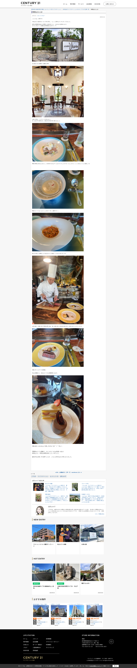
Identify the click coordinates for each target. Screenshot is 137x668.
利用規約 (48, 645)
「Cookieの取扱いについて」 (95, 666)
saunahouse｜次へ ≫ (76, 472)
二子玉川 (33, 476)
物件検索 (72, 4)
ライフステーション (43, 476)
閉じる (115, 666)
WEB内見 (97, 4)
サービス (81, 4)
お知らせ (26, 645)
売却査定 (35, 650)
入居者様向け (37, 647)
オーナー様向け (37, 645)
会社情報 (89, 4)
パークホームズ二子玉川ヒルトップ (77, 604)
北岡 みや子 (63, 476)
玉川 (98, 622)
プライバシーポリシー (52, 642)
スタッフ (35, 639)
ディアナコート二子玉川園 (92, 604)
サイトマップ (50, 647)
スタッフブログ (40, 15)
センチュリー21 (54, 476)
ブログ (25, 647)
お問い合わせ (110, 4)
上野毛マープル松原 (55, 604)
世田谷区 (42, 622)
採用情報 (48, 639)
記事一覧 (68, 472)
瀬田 (44, 622)
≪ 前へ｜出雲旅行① (60, 472)
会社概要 (35, 642)
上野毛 (62, 622)
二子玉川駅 (39, 623)
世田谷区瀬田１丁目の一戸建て (40, 604)
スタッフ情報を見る (99, 514)
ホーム (65, 4)
